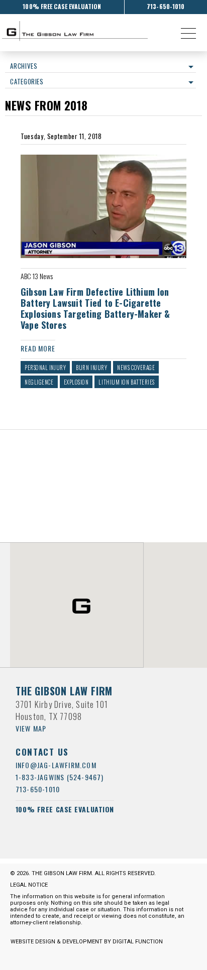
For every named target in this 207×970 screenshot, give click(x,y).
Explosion (76, 382)
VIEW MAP (31, 728)
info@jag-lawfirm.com (56, 765)
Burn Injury (91, 367)
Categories (27, 81)
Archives (23, 66)
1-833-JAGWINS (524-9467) (60, 777)
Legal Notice (29, 885)
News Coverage (136, 367)
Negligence (39, 382)
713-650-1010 (165, 6)
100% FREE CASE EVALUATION (62, 6)
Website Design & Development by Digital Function (87, 941)
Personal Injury (45, 367)
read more (38, 348)
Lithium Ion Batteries (126, 382)
